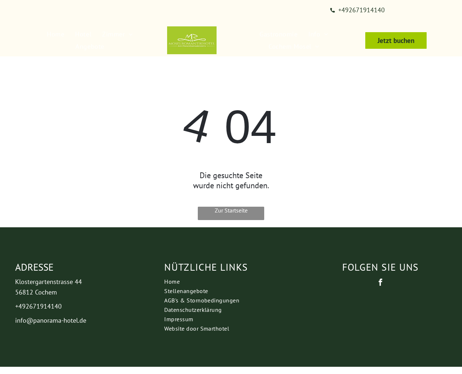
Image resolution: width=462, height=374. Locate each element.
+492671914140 (38, 306)
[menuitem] (56, 34)
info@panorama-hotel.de (50, 320)
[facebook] (380, 283)
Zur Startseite (231, 210)
